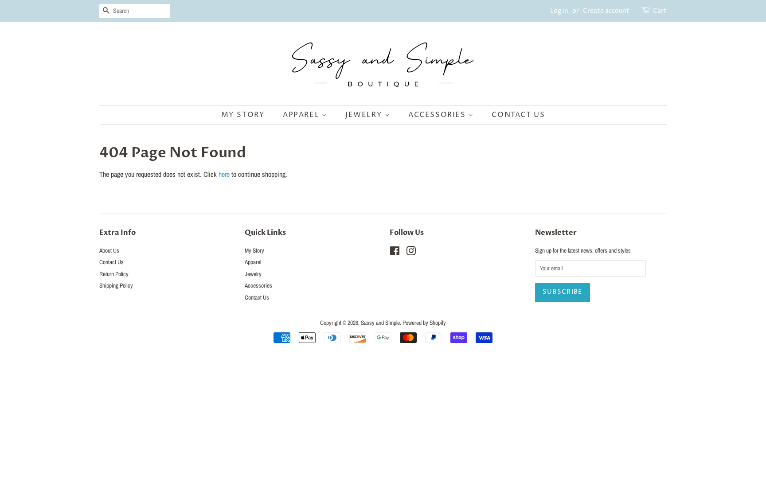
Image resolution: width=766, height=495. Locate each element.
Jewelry (365, 115)
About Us (109, 250)
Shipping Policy (116, 285)
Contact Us (518, 115)
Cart (660, 11)
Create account (606, 11)
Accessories (438, 115)
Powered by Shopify (424, 323)
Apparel (302, 115)
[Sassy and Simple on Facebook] (395, 253)
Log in (559, 11)
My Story (243, 115)
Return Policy (114, 274)
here (224, 174)
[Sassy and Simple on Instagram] (411, 253)
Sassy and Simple (380, 323)
